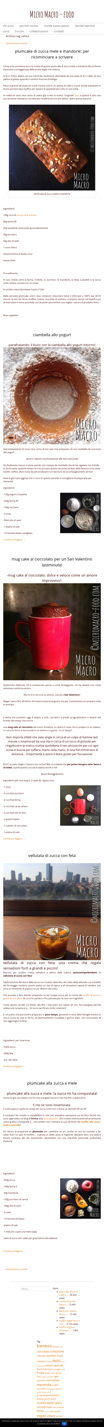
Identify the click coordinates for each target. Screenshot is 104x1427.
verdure (59, 1416)
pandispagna (50, 1389)
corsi (6, 31)
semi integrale (58, 1407)
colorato (41, 1355)
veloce (51, 1416)
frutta (40, 1373)
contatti (59, 31)
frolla (63, 1369)
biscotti (55, 1346)
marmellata (52, 1380)
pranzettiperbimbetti (48, 1395)
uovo (51, 1411)
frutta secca (50, 1373)
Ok (64, 1424)
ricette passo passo (56, 26)
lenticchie (50, 1377)
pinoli (49, 1392)
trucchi (19, 31)
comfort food (54, 1355)
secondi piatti (44, 1407)
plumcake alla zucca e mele (52, 1083)
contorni (41, 1361)
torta (40, 1411)
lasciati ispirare (85, 26)
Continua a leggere (14, 539)
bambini (44, 1346)
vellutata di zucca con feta (52, 855)
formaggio (57, 1369)
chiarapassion (51, 1118)
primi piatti (50, 1398)
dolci (56, 1360)
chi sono (8, 26)
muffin (55, 1385)
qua (77, 95)
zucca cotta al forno (27, 215)
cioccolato (43, 1351)
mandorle (41, 1380)
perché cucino (29, 26)
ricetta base (45, 1403)
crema (49, 1361)
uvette (57, 1411)
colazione (57, 1351)
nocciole (41, 1388)
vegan (41, 1415)
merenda (44, 1384)
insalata (43, 1377)
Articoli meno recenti (15, 43)
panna (58, 1389)
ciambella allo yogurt (52, 334)
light (56, 1376)
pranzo (40, 1398)
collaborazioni (39, 31)
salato (58, 1403)
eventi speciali (54, 1365)
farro (39, 1369)
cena (61, 1347)
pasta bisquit (41, 1392)
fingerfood (47, 1369)
